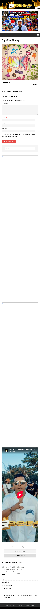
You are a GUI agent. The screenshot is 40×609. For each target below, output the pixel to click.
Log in (4, 579)
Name (4, 118)
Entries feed (5, 582)
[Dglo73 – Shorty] (20, 79)
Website (4, 129)
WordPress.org (6, 588)
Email (3, 123)
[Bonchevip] (20, 8)
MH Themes (31, 605)
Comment (5, 103)
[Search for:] (20, 148)
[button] (37, 34)
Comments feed (7, 585)
